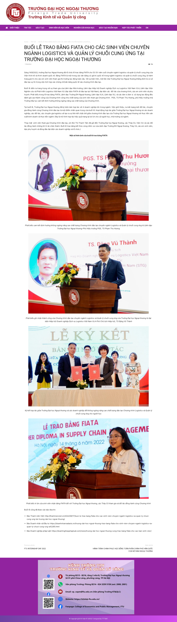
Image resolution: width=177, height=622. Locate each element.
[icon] (7, 28)
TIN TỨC (33, 42)
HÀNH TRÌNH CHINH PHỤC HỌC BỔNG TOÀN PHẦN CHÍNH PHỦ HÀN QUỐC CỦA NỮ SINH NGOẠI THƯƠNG (123, 550)
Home (26, 42)
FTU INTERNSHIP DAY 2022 (35, 549)
